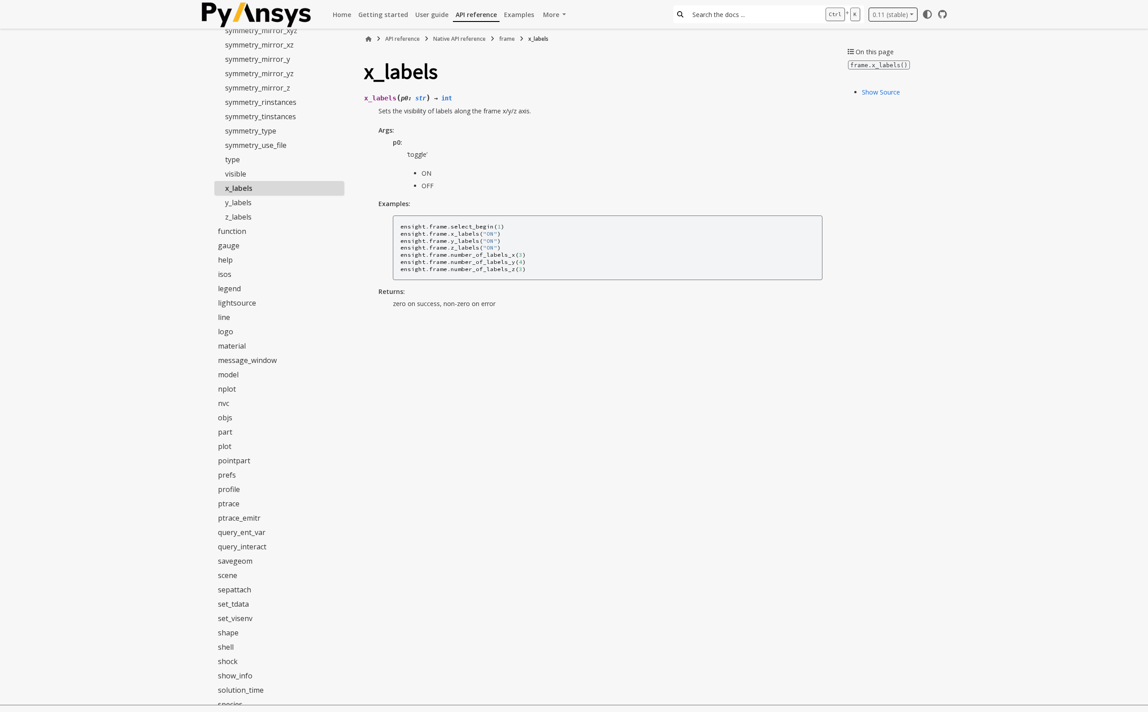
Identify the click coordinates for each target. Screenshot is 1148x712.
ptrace (228, 504)
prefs (227, 475)
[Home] (368, 39)
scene (227, 575)
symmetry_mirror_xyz (261, 30)
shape (228, 633)
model (228, 375)
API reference (476, 14)
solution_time (241, 690)
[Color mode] (927, 14)
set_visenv (235, 618)
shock (228, 661)
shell (226, 647)
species (230, 704)
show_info (235, 676)
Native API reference (459, 39)
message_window (247, 360)
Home (342, 14)
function (232, 231)
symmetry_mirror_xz (259, 45)
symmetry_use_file (256, 145)
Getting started (383, 14)
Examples (519, 14)
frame (507, 39)
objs (225, 418)
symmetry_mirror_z (257, 88)
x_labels (238, 188)
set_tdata (233, 604)
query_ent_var (241, 532)
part (225, 432)
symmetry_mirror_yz (259, 73)
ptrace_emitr (239, 518)
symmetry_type (250, 131)
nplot (227, 389)
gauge (228, 245)
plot (224, 446)
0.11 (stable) (890, 14)
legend (229, 288)
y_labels (238, 202)
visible (235, 174)
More (552, 14)
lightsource (237, 303)
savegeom (235, 561)
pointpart (234, 461)
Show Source (881, 92)
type (232, 159)
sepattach (234, 590)
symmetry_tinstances (260, 116)
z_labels (238, 217)
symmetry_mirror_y (257, 59)
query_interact (242, 547)
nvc (223, 403)
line (224, 317)
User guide (431, 14)
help (225, 260)
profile (229, 489)
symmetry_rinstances (260, 102)
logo (225, 332)
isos (224, 274)
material (232, 346)
